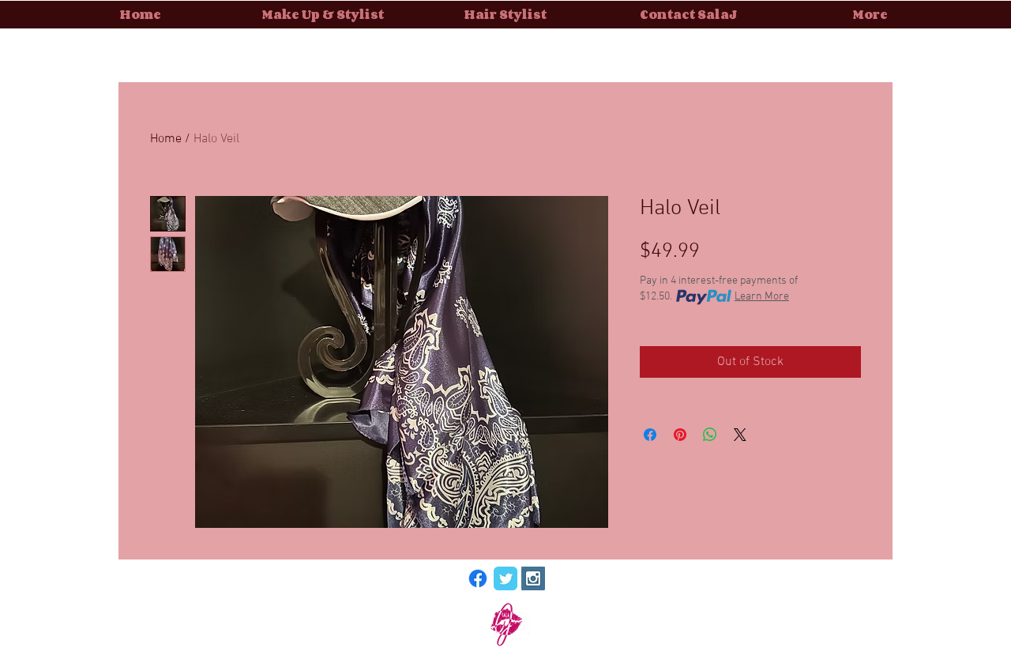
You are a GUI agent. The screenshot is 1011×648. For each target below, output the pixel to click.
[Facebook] (478, 578)
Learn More (762, 296)
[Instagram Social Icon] (533, 578)
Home (166, 139)
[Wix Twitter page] (505, 578)
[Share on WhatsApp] (710, 434)
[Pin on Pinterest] (680, 434)
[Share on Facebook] (650, 434)
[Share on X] (740, 434)
